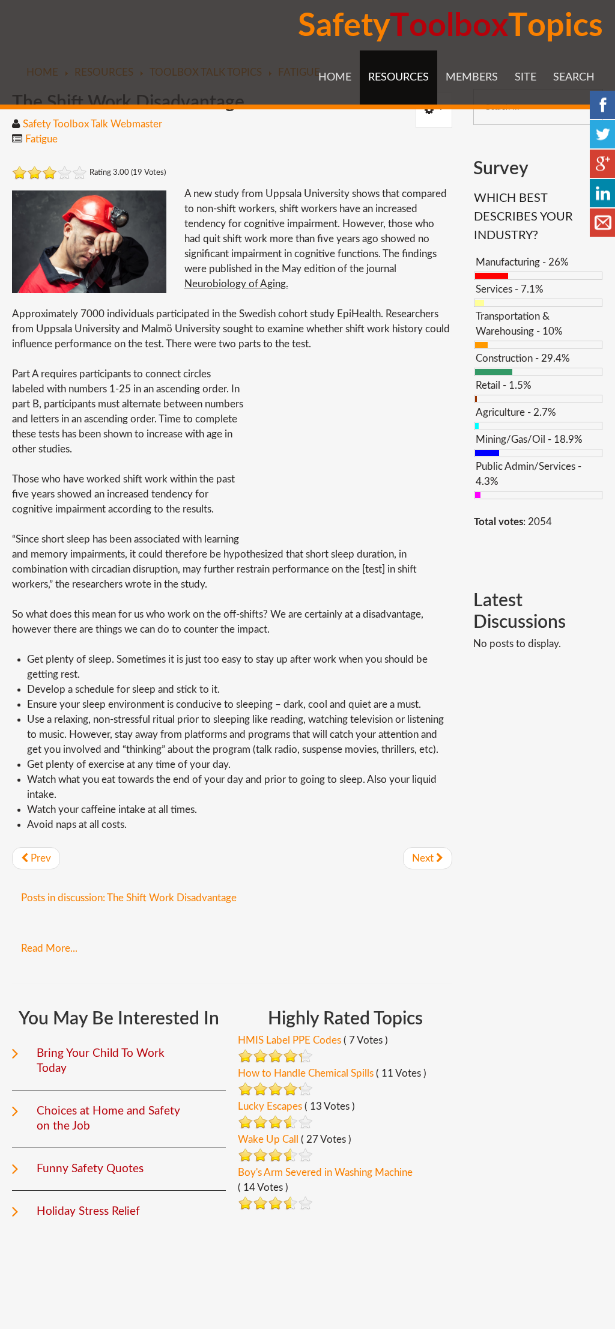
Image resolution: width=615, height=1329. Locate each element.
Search (574, 77)
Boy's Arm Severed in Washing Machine (325, 1172)
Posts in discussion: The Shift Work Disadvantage (129, 898)
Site (525, 77)
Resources (398, 77)
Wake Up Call (268, 1139)
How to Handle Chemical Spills (306, 1073)
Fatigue (41, 139)
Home (334, 77)
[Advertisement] (351, 450)
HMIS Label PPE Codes (289, 1040)
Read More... (49, 948)
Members (472, 77)
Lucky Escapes (270, 1106)
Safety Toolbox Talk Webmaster (92, 124)
